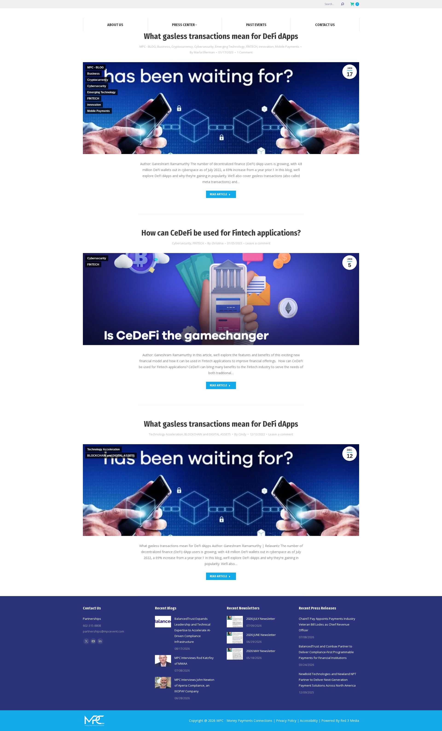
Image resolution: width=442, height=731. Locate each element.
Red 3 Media (349, 720)
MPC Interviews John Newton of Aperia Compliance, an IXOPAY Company (194, 685)
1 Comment (245, 52)
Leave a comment (258, 243)
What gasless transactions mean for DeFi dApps (221, 36)
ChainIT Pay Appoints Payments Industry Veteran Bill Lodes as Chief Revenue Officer (327, 624)
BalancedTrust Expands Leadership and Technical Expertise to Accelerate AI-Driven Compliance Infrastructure (192, 630)
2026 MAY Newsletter (260, 651)
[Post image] (163, 621)
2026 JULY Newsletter (260, 619)
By (202, 52)
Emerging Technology (230, 46)
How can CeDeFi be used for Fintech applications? (221, 233)
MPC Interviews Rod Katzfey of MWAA (194, 661)
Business (163, 46)
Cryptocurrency (182, 46)
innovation (266, 46)
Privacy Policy (286, 720)
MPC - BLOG (148, 46)
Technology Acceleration (166, 434)
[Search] (342, 4)
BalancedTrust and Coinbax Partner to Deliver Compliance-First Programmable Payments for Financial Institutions (326, 652)
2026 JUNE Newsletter (261, 635)
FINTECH (251, 46)
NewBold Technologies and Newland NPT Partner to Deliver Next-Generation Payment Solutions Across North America (327, 679)
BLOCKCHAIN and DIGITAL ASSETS (207, 434)
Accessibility (309, 720)
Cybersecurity (204, 46)
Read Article (218, 194)
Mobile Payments (287, 46)
